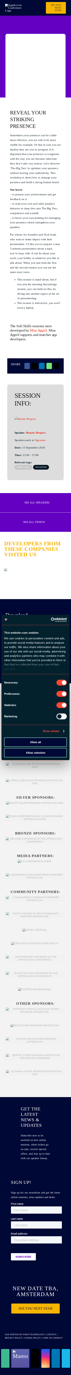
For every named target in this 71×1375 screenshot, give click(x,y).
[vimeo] (66, 1358)
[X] (34, 366)
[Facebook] (27, 366)
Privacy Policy (14, 1338)
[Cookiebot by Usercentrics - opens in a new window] (51, 619)
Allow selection (35, 752)
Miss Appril (38, 330)
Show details (51, 731)
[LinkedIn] (41, 366)
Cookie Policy (32, 1338)
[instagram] (45, 1358)
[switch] (61, 694)
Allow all (35, 742)
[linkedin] (56, 1358)
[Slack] (5, 1358)
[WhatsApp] (49, 366)
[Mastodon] (20, 1358)
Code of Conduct (53, 1338)
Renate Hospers (36, 432)
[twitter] (35, 1358)
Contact (51, 1334)
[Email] (56, 366)
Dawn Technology (34, 1334)
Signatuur (40, 440)
